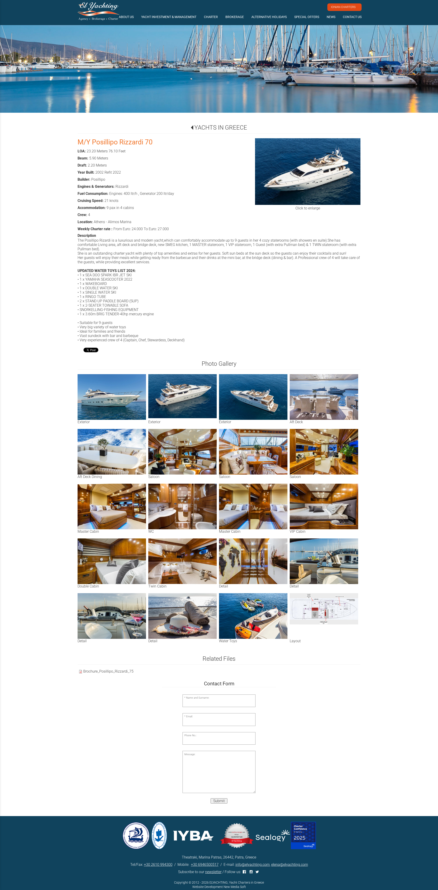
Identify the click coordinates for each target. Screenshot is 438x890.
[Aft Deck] (325, 397)
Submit (219, 801)
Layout (295, 641)
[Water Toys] (254, 616)
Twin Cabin (157, 586)
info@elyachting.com (252, 864)
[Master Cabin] (113, 506)
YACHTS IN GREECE (220, 127)
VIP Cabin (297, 531)
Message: (189, 754)
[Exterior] (113, 397)
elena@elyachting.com (289, 864)
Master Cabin (88, 531)
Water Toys (228, 641)
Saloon (153, 477)
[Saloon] (183, 452)
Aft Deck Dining (90, 477)
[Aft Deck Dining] (113, 452)
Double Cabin (88, 586)
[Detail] (254, 561)
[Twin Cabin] (183, 561)
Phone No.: (190, 735)
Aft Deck (296, 422)
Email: (189, 716)
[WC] (183, 506)
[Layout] (325, 608)
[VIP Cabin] (325, 506)
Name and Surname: (197, 697)
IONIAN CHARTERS (343, 7)
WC (151, 531)
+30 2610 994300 (158, 864)
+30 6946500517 (205, 864)
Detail (223, 586)
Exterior (84, 422)
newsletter (213, 872)
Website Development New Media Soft (219, 887)
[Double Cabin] (113, 561)
